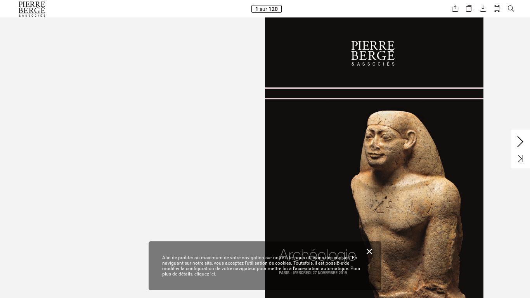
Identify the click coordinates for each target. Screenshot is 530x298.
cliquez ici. (205, 274)
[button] (455, 8)
